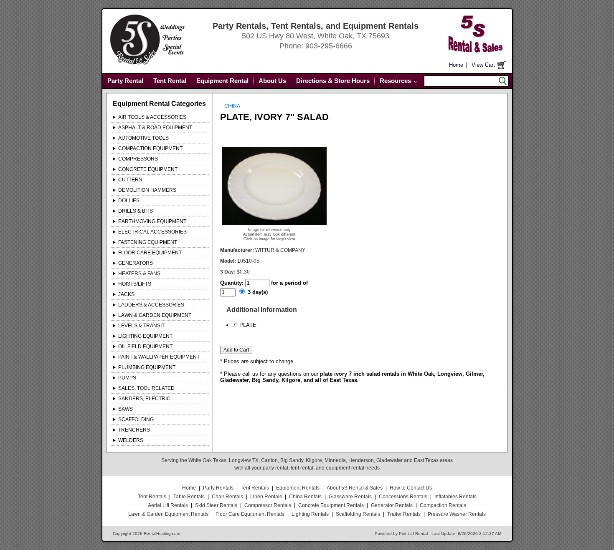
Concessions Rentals (403, 497)
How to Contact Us (411, 488)
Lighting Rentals (310, 514)
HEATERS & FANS (139, 273)
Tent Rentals (255, 488)
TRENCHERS (134, 430)
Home (456, 65)
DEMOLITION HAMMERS (147, 190)
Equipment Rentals (298, 488)
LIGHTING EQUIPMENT (145, 336)
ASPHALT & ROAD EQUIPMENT (155, 128)
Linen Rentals (266, 497)
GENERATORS (135, 263)
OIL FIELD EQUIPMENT (145, 346)
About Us (272, 80)
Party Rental (125, 80)
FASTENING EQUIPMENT (147, 242)
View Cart (483, 65)
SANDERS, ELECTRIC (144, 399)
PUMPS (127, 378)
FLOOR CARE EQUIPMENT (150, 253)
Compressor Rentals (267, 505)
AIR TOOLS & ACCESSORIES (152, 117)
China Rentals (305, 497)
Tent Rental (169, 80)
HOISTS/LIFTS (134, 284)
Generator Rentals (392, 505)
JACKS (126, 294)
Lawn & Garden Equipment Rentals (168, 514)
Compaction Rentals (443, 505)
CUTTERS (130, 180)
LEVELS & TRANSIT (141, 326)
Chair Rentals (227, 497)
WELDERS (130, 440)
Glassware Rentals (350, 497)
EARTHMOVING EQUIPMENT (152, 221)
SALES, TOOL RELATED (146, 388)
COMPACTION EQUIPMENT (150, 148)
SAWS (125, 409)
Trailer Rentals (404, 514)
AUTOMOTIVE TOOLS (143, 138)
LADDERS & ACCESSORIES (151, 305)
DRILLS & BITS (135, 211)
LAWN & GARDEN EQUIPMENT (154, 315)
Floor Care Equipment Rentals (250, 514)
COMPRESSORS (138, 159)
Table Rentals (189, 497)
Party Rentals (218, 488)
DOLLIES (129, 200)
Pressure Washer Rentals (457, 514)
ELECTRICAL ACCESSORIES (152, 232)
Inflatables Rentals (455, 497)
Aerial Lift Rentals (168, 505)
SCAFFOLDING (136, 419)
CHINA (232, 106)
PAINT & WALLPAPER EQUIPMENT (159, 357)
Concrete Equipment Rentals (331, 505)
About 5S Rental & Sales (355, 488)
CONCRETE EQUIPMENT (148, 169)
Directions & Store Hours (333, 80)
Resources (395, 80)
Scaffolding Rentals (358, 514)
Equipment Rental (222, 80)
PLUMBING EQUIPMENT (146, 367)
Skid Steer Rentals (216, 505)
